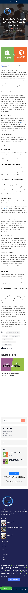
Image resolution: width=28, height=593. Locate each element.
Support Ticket (5, 554)
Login (11, 1)
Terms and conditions (6, 552)
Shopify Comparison (7, 344)
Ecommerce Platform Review (13, 332)
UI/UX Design (10, 534)
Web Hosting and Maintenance (14, 527)
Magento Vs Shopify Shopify (9, 341)
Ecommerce (5, 66)
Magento (5, 336)
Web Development (12, 521)
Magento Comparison (7, 339)
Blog (16, 28)
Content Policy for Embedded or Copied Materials (13, 562)
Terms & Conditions (20, 589)
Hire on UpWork (14, 579)
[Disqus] (14, 396)
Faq (3, 557)
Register (16, 1)
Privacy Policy (5, 549)
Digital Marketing (8, 431)
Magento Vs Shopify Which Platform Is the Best (16, 453)
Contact (3, 559)
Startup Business (8, 435)
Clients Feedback (6, 547)
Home (11, 28)
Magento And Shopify (14, 336)
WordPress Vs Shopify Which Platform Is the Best (16, 460)
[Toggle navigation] (25, 11)
